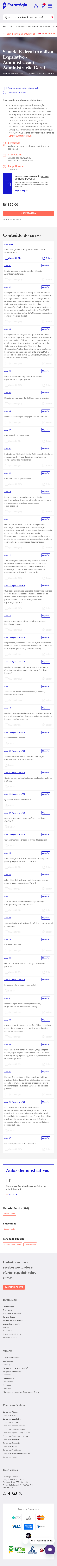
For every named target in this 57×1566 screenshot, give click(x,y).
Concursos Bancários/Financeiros (16, 1453)
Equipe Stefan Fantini (12, 1244)
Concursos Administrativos (14, 1426)
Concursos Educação (11, 1443)
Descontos (7, 1375)
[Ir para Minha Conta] (36, 5)
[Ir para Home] (15, 5)
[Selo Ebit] (44, 1550)
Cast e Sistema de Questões (21, 33)
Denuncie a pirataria (11, 1324)
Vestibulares (8, 1361)
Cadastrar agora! (14, 1287)
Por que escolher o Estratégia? (15, 1368)
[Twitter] (20, 1493)
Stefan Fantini (9, 1213)
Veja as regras (21, 190)
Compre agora (28, 213)
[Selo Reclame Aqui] (17, 1549)
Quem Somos (8, 1306)
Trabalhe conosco (10, 1337)
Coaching (7, 1364)
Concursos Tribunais (11, 1439)
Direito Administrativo (20, 135)
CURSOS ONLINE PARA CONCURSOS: (32, 26)
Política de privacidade (12, 1313)
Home (6, 73)
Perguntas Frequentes (12, 1371)
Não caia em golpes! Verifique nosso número (21, 1392)
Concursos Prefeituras (12, 1450)
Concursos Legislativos (12, 1419)
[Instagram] (4, 1493)
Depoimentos (8, 1378)
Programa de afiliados (12, 1334)
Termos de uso (9, 1317)
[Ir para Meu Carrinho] (42, 5)
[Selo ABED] (32, 1550)
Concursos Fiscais (10, 1457)
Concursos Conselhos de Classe (16, 1436)
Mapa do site (8, 1331)
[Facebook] (9, 1493)
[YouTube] (14, 1493)
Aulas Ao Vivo (49, 33)
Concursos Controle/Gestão (14, 1429)
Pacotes (7, 26)
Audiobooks (7, 1385)
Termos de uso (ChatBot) (13, 1320)
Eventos (6, 1327)
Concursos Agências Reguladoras (16, 1432)
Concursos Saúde (10, 1446)
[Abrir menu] (50, 5)
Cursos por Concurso (11, 1357)
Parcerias (7, 1388)
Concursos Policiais (11, 1422)
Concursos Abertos (10, 1412)
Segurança (7, 1310)
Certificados (8, 1381)
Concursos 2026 (9, 1415)
